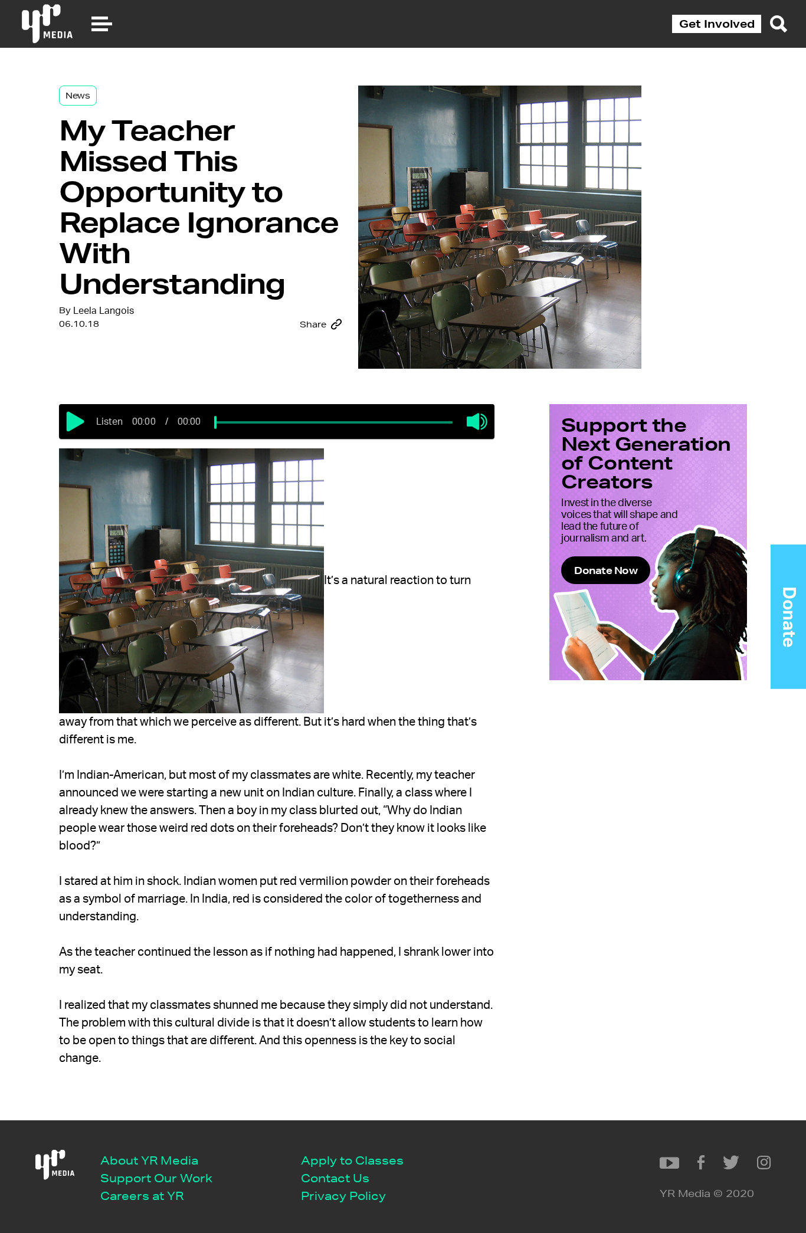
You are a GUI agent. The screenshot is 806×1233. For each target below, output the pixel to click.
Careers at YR (142, 1195)
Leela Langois (103, 311)
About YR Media (149, 1160)
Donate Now (605, 570)
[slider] (215, 422)
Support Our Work (156, 1178)
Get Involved (717, 23)
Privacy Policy (343, 1195)
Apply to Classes (352, 1160)
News (77, 95)
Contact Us (335, 1178)
